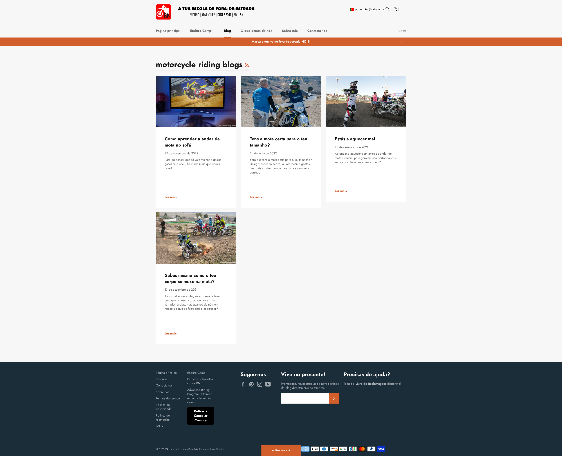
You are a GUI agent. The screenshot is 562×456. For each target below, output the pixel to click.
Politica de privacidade (163, 406)
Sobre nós (290, 30)
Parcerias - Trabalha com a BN (200, 381)
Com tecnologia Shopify (211, 449)
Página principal (168, 30)
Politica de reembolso (163, 417)
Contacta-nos (317, 30)
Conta (402, 31)
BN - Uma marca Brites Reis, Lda (181, 449)
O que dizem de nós (256, 30)
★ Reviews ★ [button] (281, 450)
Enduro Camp (201, 30)
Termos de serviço (168, 398)
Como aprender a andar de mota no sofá (192, 142)
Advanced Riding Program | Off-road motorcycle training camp (199, 396)
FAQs (159, 426)
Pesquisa (162, 379)
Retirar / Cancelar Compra (200, 416)
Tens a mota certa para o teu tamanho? (278, 142)
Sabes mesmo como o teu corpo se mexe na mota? (190, 278)
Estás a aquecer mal (355, 139)
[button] (365, 9)
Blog (227, 30)
